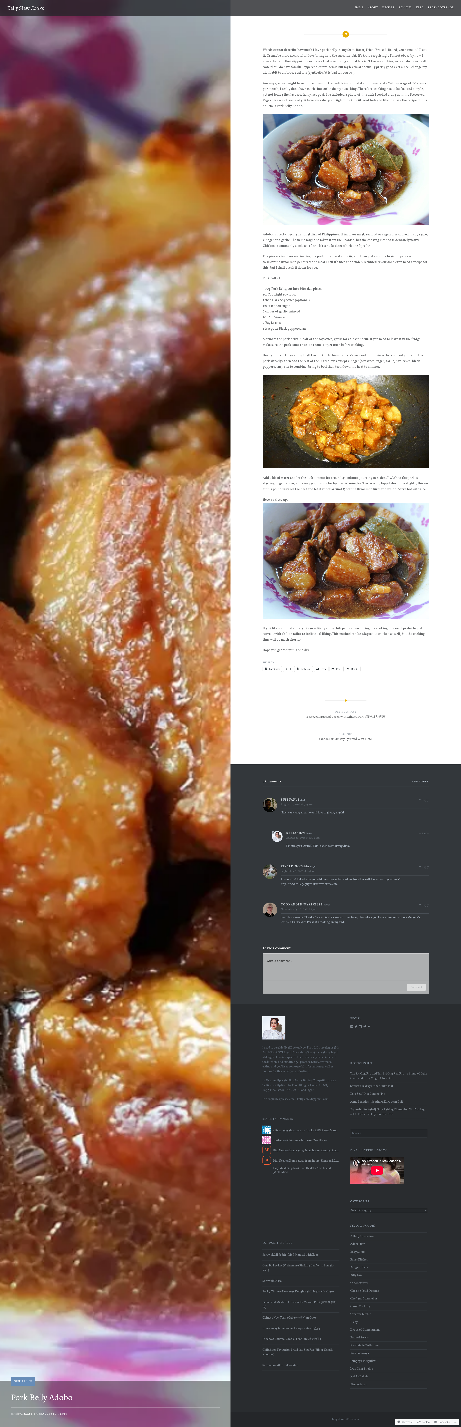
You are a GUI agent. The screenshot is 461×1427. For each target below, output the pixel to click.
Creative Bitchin (360, 1314)
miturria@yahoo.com (287, 1131)
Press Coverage (441, 7)
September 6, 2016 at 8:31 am (298, 871)
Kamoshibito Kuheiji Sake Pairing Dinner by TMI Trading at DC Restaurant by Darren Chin (387, 1112)
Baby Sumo (357, 1252)
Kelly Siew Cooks (25, 8)
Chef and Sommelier (363, 1299)
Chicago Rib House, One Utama (307, 1141)
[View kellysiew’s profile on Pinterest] (364, 1026)
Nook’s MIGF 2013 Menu (321, 1131)
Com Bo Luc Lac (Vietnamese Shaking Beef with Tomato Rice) (298, 1268)
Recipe (27, 1381)
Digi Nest (279, 1151)
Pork (17, 1381)
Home (359, 7)
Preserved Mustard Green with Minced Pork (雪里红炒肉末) (299, 1304)
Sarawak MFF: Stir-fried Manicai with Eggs (290, 1255)
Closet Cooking (360, 1306)
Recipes (388, 7)
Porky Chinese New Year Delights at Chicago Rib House (298, 1292)
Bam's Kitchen (359, 1260)
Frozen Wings (359, 1353)
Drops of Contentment (365, 1330)
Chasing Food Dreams (364, 1291)
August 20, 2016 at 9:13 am (297, 804)
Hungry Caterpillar (363, 1361)
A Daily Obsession (362, 1236)
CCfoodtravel (359, 1283)
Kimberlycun (358, 1385)
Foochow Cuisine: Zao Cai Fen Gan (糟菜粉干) (291, 1339)
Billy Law (356, 1275)
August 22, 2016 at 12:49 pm (303, 838)
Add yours (420, 781)
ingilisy (278, 1141)
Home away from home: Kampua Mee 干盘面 (291, 1328)
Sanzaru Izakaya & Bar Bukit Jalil (371, 1086)
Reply (425, 800)
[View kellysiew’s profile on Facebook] (351, 1026)
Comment (416, 987)
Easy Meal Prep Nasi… (287, 1168)
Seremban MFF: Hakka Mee (280, 1365)
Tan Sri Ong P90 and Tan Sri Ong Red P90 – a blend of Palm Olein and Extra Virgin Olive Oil (388, 1076)
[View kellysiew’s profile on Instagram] (360, 1026)
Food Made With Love (364, 1345)
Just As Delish (359, 1377)
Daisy (354, 1322)
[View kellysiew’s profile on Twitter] (356, 1026)
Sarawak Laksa (272, 1281)
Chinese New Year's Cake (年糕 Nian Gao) (289, 1318)
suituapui (290, 800)
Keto (420, 7)
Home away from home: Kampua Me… (314, 1151)
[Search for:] (388, 1133)
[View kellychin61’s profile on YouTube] (369, 1026)
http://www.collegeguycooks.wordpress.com (309, 884)
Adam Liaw (357, 1244)
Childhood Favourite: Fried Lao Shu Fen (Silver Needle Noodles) (297, 1352)
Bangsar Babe (359, 1268)
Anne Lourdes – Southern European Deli (376, 1102)
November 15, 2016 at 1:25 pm (298, 909)
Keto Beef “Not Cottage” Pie (367, 1094)
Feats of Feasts (359, 1338)
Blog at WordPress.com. (345, 1419)
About (373, 7)
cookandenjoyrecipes (302, 905)
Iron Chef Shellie (361, 1369)
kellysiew (30, 1414)
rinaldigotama (295, 867)
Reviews (405, 7)
